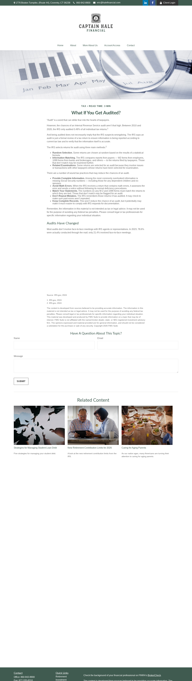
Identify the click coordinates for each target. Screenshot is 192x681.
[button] (60, 45)
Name (17, 338)
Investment (61, 680)
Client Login (169, 3)
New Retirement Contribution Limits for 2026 (90, 448)
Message (18, 356)
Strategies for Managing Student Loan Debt (35, 448)
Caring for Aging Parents (134, 448)
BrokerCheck (154, 675)
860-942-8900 (83, 3)
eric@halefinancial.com (108, 2)
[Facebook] (152, 3)
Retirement (61, 676)
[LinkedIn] (145, 3)
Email (100, 338)
